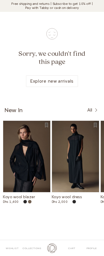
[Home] (52, 248)
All (89, 110)
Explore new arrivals (52, 81)
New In (14, 110)
